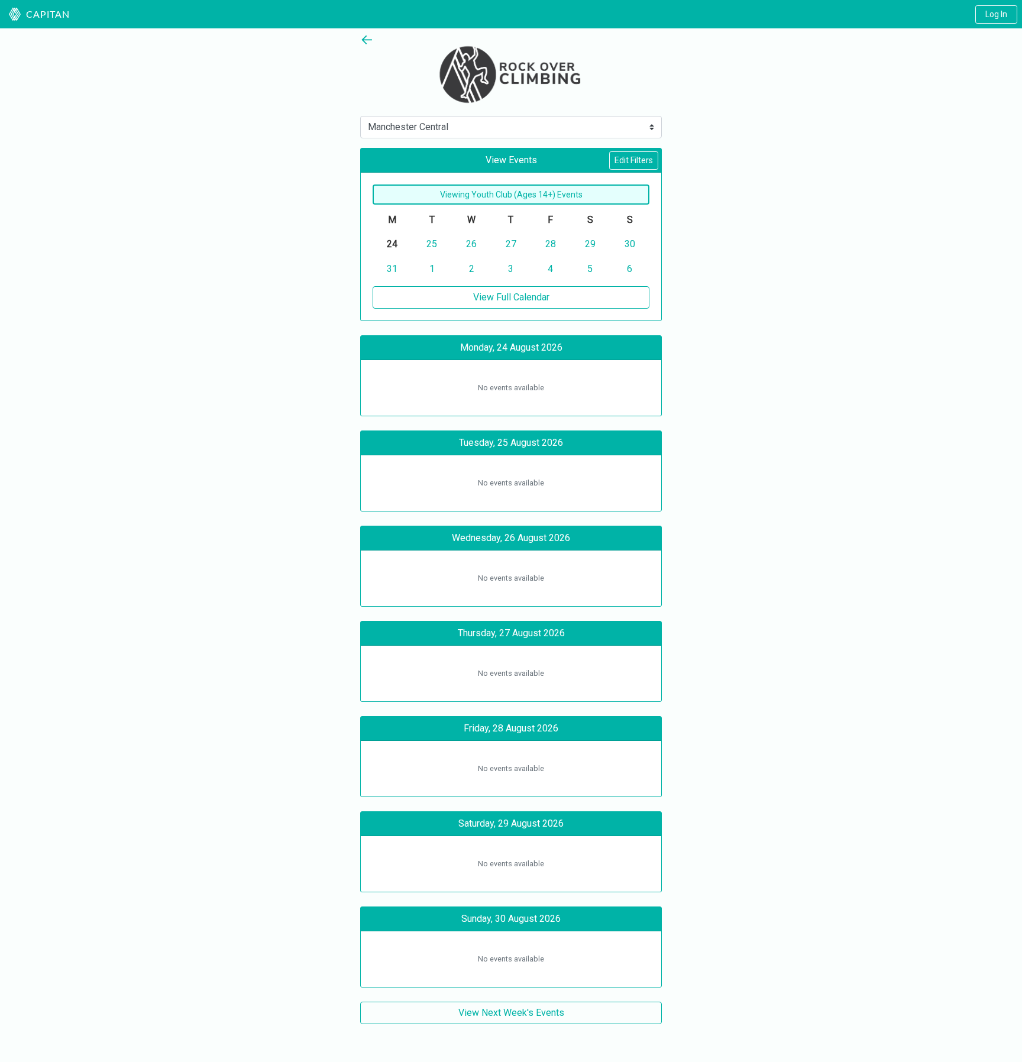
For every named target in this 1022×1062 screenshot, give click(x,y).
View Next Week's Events (511, 1012)
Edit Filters (634, 160)
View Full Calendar (511, 297)
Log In (996, 14)
